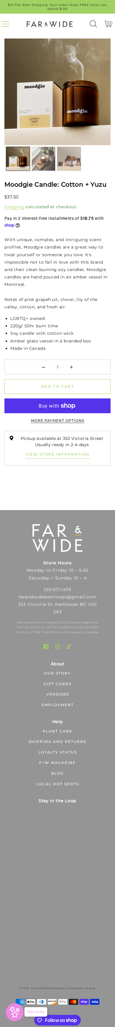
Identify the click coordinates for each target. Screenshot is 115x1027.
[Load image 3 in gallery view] (69, 159)
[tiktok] (69, 646)
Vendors (57, 694)
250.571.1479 (57, 589)
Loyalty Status (57, 752)
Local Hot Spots (57, 784)
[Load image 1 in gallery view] (18, 159)
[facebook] (46, 646)
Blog (57, 773)
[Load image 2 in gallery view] (44, 159)
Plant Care (57, 731)
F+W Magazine (57, 762)
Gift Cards (58, 684)
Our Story (57, 673)
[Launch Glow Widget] (15, 1012)
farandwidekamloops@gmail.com (57, 597)
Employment (58, 705)
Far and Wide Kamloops (48, 988)
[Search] (93, 24)
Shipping (14, 206)
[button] (6, 24)
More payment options (57, 420)
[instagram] (57, 646)
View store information (57, 454)
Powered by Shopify (81, 988)
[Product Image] (57, 92)
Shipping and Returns (57, 741)
